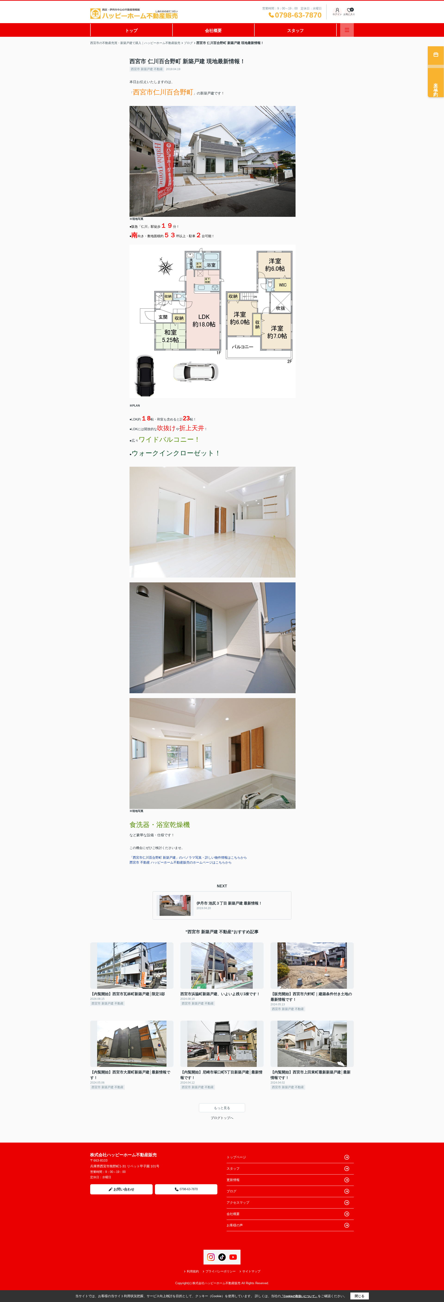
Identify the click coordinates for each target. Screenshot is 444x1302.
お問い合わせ (124, 1189)
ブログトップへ (222, 1118)
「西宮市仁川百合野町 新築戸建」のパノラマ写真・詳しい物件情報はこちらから (188, 857)
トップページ (236, 1157)
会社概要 (213, 30)
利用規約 (193, 1271)
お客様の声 (235, 1225)
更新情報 (233, 1180)
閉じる (359, 1296)
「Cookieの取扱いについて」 (299, 1296)
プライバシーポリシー (221, 1271)
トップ (131, 30)
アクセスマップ (238, 1202)
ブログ (231, 1191)
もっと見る (222, 1108)
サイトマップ (251, 1271)
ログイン (337, 14)
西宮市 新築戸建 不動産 (147, 69)
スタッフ (295, 30)
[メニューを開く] (347, 29)
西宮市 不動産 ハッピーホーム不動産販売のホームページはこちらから (181, 862)
